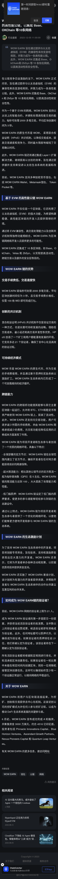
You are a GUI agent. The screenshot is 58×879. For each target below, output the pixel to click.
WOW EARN (10, 774)
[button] (54, 5)
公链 (32, 774)
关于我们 (9, 860)
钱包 (23, 774)
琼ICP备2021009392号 (27, 874)
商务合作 (44, 860)
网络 (41, 774)
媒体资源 (27, 860)
